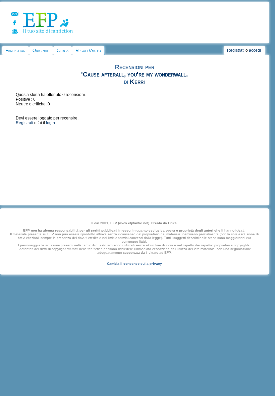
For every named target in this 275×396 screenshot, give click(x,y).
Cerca (62, 50)
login (50, 122)
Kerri (137, 81)
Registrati (235, 50)
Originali (41, 50)
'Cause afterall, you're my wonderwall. (134, 74)
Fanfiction (15, 50)
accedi (255, 50)
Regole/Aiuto (88, 50)
